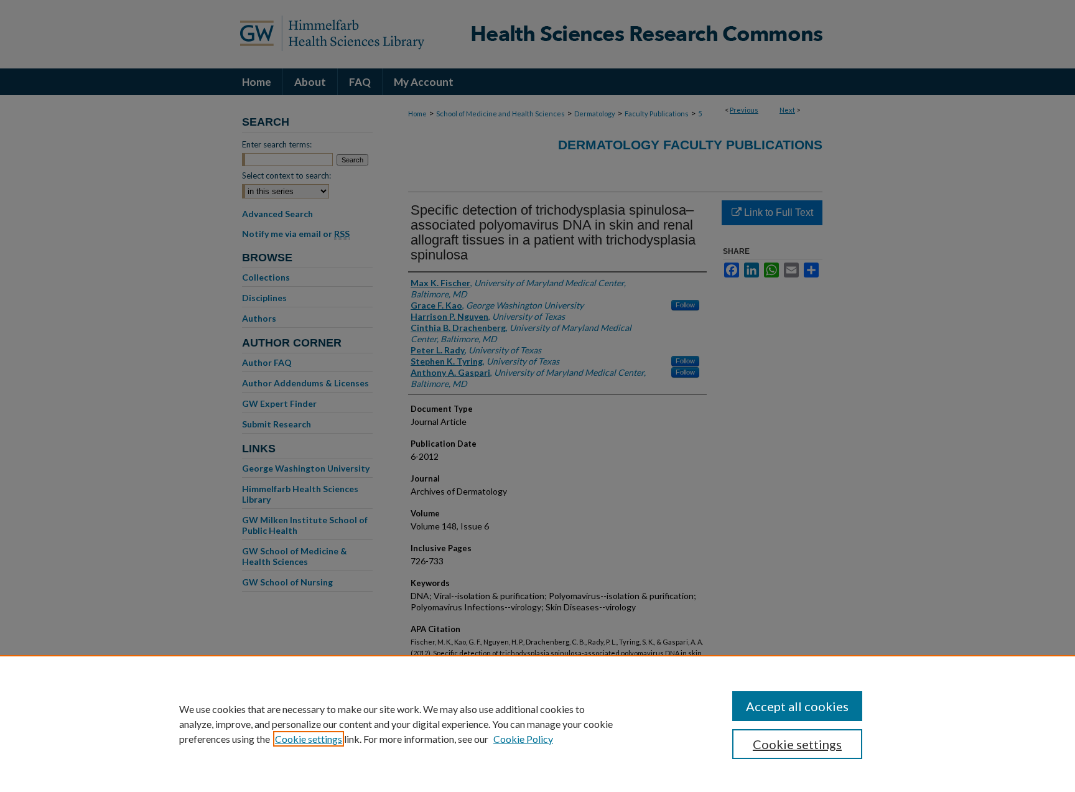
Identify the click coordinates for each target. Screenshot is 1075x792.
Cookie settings (308, 739)
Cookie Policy (523, 739)
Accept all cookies (797, 706)
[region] (537, 723)
